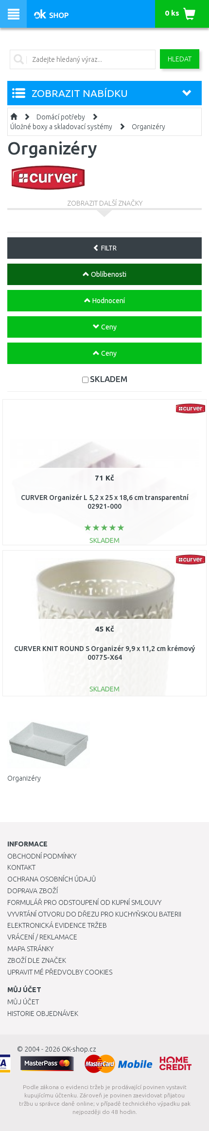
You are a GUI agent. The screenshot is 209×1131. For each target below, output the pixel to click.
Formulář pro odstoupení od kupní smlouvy (84, 902)
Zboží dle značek (36, 960)
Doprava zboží (32, 891)
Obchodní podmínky (41, 856)
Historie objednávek (42, 1013)
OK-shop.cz (79, 1049)
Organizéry (148, 127)
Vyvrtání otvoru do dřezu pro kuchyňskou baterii (94, 914)
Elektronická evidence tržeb (57, 925)
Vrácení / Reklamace (42, 937)
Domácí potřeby (60, 117)
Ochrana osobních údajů (51, 879)
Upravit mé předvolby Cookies (59, 972)
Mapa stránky (30, 949)
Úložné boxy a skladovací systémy (61, 127)
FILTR (108, 248)
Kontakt (21, 867)
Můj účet (23, 1002)
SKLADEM (108, 378)
